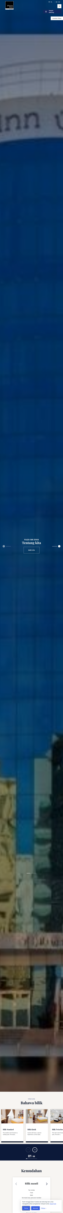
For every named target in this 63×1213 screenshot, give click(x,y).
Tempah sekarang (51, 11)
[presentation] (16, 1184)
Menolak (35, 1208)
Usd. (59, 2)
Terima (26, 1208)
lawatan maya (56, 18)
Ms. (51, 2)
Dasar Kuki (53, 1204)
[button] (26, 1158)
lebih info (31, 550)
